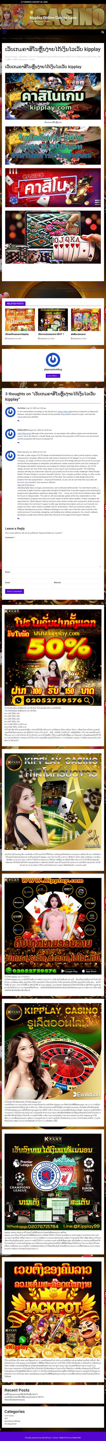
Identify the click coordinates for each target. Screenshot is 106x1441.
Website (57, 582)
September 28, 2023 (14, 339)
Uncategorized (41, 57)
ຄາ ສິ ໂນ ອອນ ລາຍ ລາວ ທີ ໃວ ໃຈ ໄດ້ (64, 57)
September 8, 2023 (79, 339)
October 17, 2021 (27, 57)
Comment (10, 537)
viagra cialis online (65, 411)
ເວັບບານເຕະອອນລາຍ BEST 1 (51, 334)
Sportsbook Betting (12, 1421)
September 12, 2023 (47, 339)
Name (7, 572)
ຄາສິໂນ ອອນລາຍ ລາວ (20, 59)
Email (7, 582)
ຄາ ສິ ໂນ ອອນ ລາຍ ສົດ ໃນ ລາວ (86, 57)
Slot (6, 1418)
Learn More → (53, 376)
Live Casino (9, 1416)
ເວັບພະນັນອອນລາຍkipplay (17, 334)
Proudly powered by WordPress (38, 1438)
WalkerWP (76, 1438)
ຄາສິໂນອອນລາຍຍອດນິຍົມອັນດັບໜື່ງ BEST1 (21, 1394)
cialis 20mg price (24, 433)
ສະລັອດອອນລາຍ (78, 334)
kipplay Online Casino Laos (53, 17)
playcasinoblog (12, 57)
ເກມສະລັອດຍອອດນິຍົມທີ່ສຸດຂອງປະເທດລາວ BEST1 (24, 1397)
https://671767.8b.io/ (25, 485)
